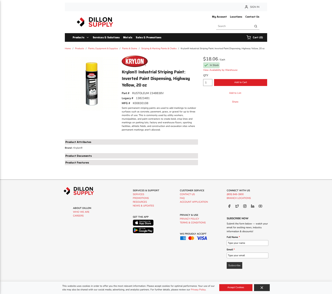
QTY (205, 75)
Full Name (233, 237)
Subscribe (234, 265)
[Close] (262, 287)
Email (231, 249)
